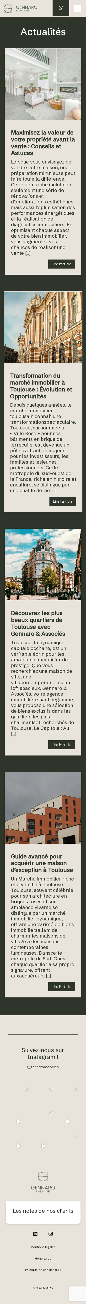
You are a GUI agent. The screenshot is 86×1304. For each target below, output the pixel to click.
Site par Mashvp (43, 1287)
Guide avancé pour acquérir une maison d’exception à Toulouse (42, 863)
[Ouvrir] (18, 1097)
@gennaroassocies (43, 1067)
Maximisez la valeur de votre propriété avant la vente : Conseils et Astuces (43, 142)
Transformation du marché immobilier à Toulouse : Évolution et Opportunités (41, 385)
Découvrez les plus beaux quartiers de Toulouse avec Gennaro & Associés (38, 623)
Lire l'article (61, 264)
